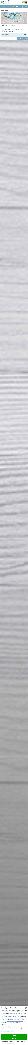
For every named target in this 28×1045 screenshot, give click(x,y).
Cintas (6, 10)
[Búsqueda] (9, 6)
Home (2, 10)
